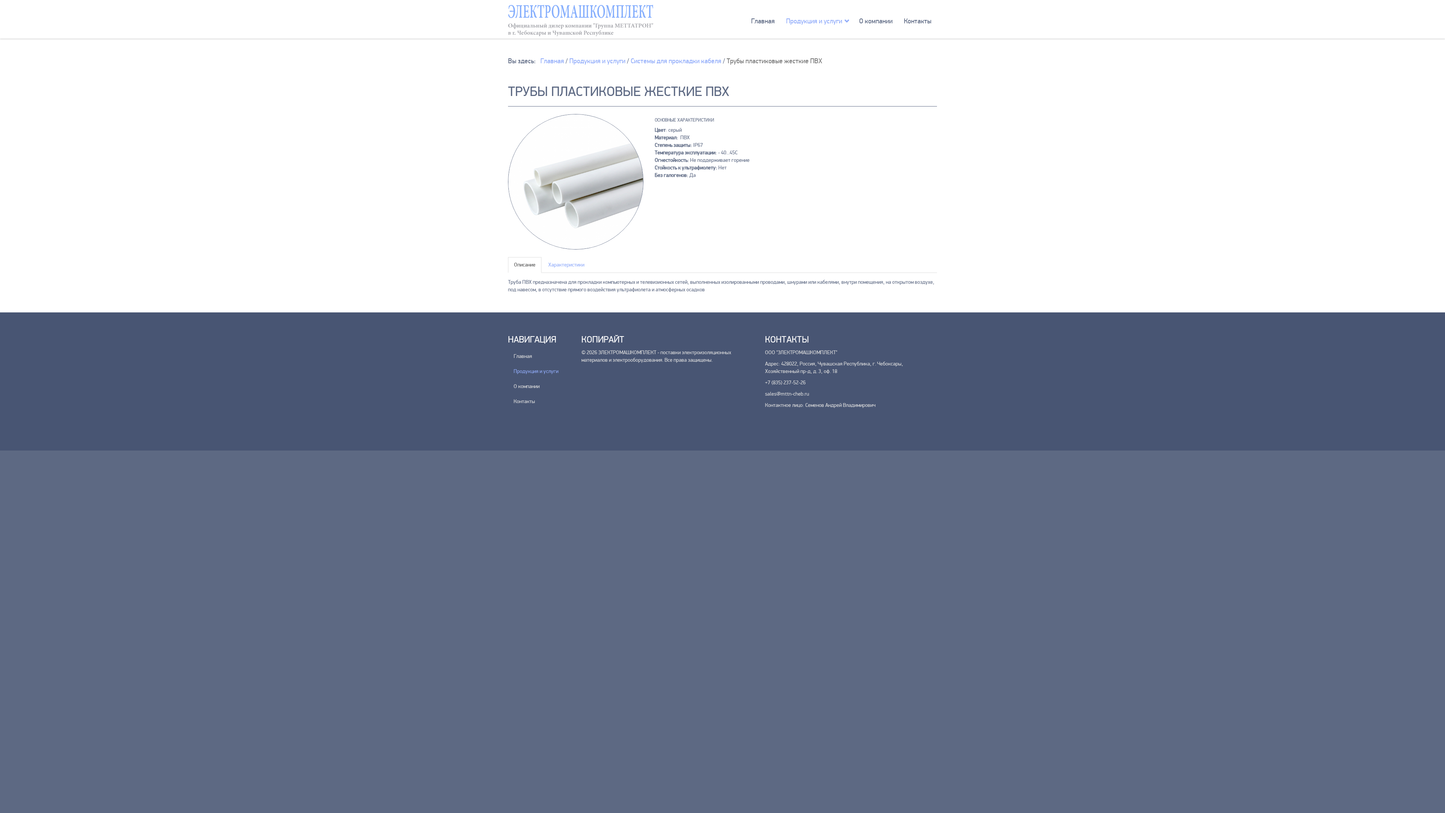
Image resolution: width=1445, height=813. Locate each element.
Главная (763, 21)
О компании (876, 21)
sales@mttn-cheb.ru (787, 394)
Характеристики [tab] (566, 265)
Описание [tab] (524, 265)
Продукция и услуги (814, 21)
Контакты (917, 21)
